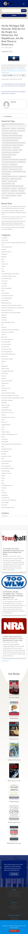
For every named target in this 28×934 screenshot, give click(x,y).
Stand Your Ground (11, 193)
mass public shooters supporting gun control (12, 398)
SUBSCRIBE (14, 874)
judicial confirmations (6, 381)
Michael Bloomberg (6, 410)
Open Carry (4, 422)
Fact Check (4, 320)
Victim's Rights (5, 502)
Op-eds (13, 183)
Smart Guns (4, 193)
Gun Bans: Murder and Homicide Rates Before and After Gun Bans (14, 159)
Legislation (4, 390)
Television (3, 488)
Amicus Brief (4, 240)
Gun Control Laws (5, 342)
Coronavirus (4, 281)
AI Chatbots (4, 237)
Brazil (2, 261)
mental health (4, 407)
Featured (3, 327)
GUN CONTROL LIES (21, 161)
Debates (20, 150)
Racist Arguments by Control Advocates (11, 444)
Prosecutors (4, 439)
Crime (3, 290)
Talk (2, 480)
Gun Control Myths (6, 344)
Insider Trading (5, 368)
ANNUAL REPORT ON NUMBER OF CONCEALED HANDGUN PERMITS (12, 125)
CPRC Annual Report (6, 288)
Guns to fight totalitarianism (8, 354)
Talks (3, 195)
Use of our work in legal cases (8, 500)
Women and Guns (5, 198)
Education (3, 315)
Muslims (3, 415)
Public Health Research (6, 188)
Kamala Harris (5, 383)
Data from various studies (6, 150)
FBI (2, 325)
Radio (10, 47)
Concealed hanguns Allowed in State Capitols (10, 140)
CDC (2, 269)
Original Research (5, 424)
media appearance (5, 51)
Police (2, 429)
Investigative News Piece (7, 371)
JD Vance (3, 376)
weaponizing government (7, 507)
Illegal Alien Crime (5, 169)
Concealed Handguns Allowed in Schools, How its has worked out (13, 142)
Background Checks (12, 130)
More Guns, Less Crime (12, 181)
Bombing (3, 256)
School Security (21, 190)
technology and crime (6, 485)
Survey (3, 478)
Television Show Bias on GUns (10, 195)
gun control (4, 337)
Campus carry (4, 264)
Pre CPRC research (21, 128)
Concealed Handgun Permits (8, 276)
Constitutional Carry (16, 147)
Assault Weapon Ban (6, 247)
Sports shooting (5, 471)
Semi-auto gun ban (6, 466)
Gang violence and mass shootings (10, 329)
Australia (3, 249)
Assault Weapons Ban (6, 128)
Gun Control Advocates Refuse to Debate (9, 161)
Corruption (4, 283)
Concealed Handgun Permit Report (10, 273)
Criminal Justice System (7, 295)
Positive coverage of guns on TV (9, 434)
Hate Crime (4, 356)
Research (3, 454)
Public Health (4, 441)
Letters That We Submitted (8, 393)
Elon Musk (4, 317)
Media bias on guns (5, 178)
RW (5, 599)
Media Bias (4, 402)
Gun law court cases (6, 349)
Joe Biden (3, 378)
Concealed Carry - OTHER (6, 147)
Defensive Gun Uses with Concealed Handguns (10, 152)
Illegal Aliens (4, 366)
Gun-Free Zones (5, 164)
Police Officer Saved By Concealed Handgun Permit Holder (12, 186)
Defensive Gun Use (6, 303)
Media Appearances (22, 176)
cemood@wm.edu (14, 919)
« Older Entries (5, 661)
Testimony (19, 195)
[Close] (26, 922)
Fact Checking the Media (6, 157)
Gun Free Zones (5, 346)
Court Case (4, 286)
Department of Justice (7, 310)
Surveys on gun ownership (20, 193)
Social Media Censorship (7, 468)
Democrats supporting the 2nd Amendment (12, 307)
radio (11, 51)
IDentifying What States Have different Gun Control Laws (12, 166)
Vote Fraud (4, 505)
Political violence (5, 432)
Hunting (3, 361)
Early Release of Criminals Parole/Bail (10, 312)
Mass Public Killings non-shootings (9, 395)
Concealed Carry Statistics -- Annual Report (10, 133)
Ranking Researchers (6, 449)
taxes (2, 483)
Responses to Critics (5, 190)
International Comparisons (7, 171)
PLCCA (3, 427)
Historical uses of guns (7, 359)
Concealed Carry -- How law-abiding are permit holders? (12, 135)
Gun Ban (3, 334)
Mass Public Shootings (6, 174)
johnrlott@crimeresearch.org (14, 906)
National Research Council (8, 417)
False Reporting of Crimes (8, 322)
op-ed (2, 419)
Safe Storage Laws (14, 190)
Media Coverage (5, 405)
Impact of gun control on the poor (16, 169)
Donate (14, 15)
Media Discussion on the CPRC (15, 178)
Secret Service (5, 463)
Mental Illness (4, 181)
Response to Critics (6, 456)
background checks (6, 252)
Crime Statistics (5, 293)
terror (2, 490)
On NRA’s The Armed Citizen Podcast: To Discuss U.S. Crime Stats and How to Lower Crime (13, 638)
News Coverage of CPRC (6, 183)
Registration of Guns (21, 188)
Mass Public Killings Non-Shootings (19, 171)
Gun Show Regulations (13, 164)
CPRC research (14, 128)
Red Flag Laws (14, 188)
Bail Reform (4, 254)
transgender (4, 495)
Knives (3, 385)
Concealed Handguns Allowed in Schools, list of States (11, 137)
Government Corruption (7, 332)
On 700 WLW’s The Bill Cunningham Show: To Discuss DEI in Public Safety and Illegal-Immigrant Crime (13, 212)
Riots (2, 458)
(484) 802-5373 (14, 908)
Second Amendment (6, 461)
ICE (2, 364)
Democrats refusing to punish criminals (11, 305)
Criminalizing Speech (6, 298)
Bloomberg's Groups (21, 130)
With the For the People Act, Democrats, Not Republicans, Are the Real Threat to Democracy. (13, 70)
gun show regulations (6, 351)
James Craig (4, 373)
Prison (3, 437)
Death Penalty (15, 150)
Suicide (3, 475)
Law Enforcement (5, 388)
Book (2, 259)
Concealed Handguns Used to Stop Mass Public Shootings (12, 145)
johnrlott (6, 556)
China (2, 271)
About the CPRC (5, 130)
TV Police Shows (5, 497)
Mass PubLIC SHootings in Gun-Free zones (9, 176)
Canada (3, 266)
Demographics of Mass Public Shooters (9, 154)
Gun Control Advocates (7, 339)
